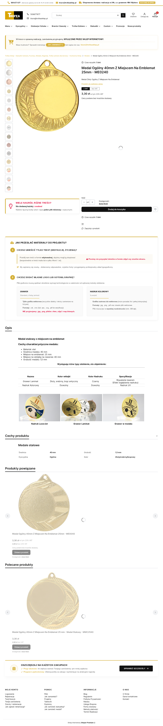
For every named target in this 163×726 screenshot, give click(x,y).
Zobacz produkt (21, 552)
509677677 (35, 14)
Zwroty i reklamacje (13, 704)
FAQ (46, 694)
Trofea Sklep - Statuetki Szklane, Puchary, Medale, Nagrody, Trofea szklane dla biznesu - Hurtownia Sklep (43, 56)
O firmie (126, 694)
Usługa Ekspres (90, 704)
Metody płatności (91, 709)
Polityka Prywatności (92, 699)
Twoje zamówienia (12, 702)
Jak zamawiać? (54, 45)
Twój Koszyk (10, 699)
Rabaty (87, 702)
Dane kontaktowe (130, 696)
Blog (85, 694)
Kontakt (126, 699)
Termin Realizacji (90, 712)
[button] (123, 15)
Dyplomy (48, 704)
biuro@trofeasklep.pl (39, 18)
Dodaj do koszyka (116, 209)
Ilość (83, 198)
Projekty (47, 699)
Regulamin (88, 696)
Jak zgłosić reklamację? (15, 707)
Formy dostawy (90, 707)
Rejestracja (9, 696)
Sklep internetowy (80, 723)
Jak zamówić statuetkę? (54, 707)
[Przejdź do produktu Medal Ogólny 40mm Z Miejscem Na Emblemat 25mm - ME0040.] (44, 502)
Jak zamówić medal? (53, 709)
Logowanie (9, 694)
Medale (87, 56)
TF (83, 224)
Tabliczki (48, 702)
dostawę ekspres (147, 2)
